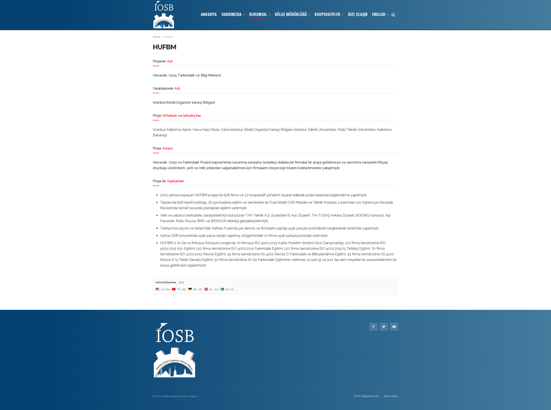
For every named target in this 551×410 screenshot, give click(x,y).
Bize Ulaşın (391, 396)
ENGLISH (378, 14)
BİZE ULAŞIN (357, 14)
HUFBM (168, 36)
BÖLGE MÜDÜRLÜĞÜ (291, 14)
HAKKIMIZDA (231, 14)
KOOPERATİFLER (327, 14)
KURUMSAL (258, 14)
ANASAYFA (209, 14)
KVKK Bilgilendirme (366, 396)
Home (156, 36)
